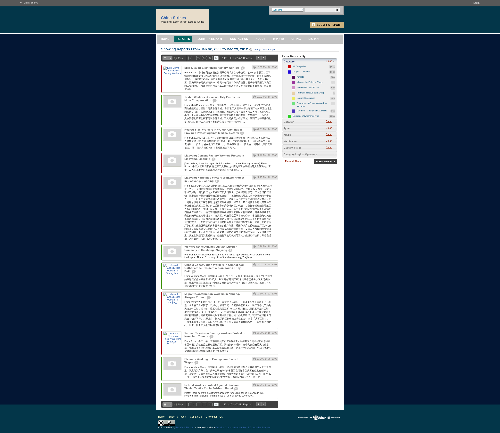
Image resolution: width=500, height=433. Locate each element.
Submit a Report (329, 24)
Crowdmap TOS (214, 416)
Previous (258, 58)
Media (287, 134)
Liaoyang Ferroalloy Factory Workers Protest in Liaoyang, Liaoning (214, 179)
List (169, 58)
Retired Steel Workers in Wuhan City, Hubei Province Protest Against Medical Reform (213, 131)
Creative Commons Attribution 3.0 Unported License (243, 427)
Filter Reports (325, 161)
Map (180, 58)
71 (198, 58)
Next (263, 58)
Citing (296, 38)
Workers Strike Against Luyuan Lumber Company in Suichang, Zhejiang (210, 248)
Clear (329, 61)
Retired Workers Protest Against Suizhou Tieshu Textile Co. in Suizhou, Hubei (211, 386)
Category (289, 61)
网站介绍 (278, 39)
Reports (183, 38)
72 (204, 58)
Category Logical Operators (300, 154)
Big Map (314, 38)
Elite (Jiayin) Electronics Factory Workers (212, 67)
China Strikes (31, 2)
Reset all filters (293, 161)
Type (286, 128)
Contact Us (239, 38)
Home (165, 38)
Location (289, 121)
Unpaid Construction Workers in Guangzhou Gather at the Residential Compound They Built (214, 268)
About (260, 38)
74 (216, 58)
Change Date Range (264, 49)
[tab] (309, 61)
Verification (290, 141)
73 (210, 58)
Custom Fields (292, 147)
